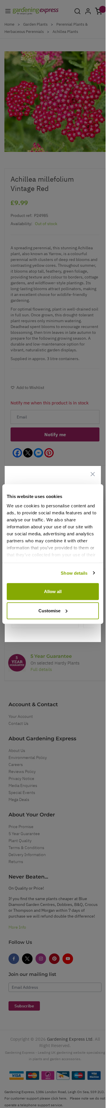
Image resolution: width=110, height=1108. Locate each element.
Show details (74, 572)
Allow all (53, 591)
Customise (49, 610)
